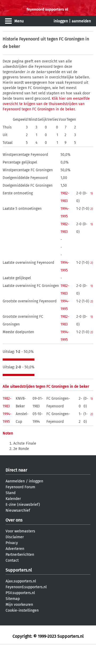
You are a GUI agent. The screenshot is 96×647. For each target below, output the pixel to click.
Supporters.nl (19, 570)
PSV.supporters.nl (20, 593)
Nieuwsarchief (18, 510)
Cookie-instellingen (22, 610)
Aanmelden (15, 481)
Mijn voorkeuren (19, 604)
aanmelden (81, 21)
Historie (10, 38)
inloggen (61, 21)
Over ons (14, 520)
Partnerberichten (20, 554)
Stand (10, 493)
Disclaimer (15, 537)
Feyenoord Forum (20, 487)
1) (91, 193)
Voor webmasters (20, 531)
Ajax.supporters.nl (21, 581)
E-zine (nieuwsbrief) (23, 504)
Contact (12, 560)
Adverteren (15, 548)
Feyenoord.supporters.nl (26, 587)
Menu (19, 21)
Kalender (13, 498)
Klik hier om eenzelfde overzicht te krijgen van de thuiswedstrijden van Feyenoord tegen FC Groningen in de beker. (46, 103)
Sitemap (13, 598)
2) (91, 209)
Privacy (12, 543)
